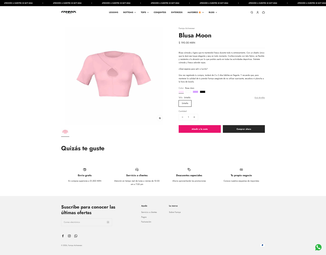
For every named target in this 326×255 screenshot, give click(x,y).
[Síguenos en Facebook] (63, 236)
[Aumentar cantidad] (194, 117)
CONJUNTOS (160, 12)
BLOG (211, 12)
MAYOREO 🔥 (194, 12)
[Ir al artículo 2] (65, 132)
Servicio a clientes (149, 212)
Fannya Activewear (187, 28)
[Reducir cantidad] (182, 117)
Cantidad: (183, 111)
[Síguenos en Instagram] (69, 236)
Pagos (143, 217)
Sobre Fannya (175, 212)
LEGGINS (113, 12)
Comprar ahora (244, 129)
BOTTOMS (128, 12)
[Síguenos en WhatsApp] (76, 236)
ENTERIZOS (176, 12)
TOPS (143, 12)
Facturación (146, 221)
